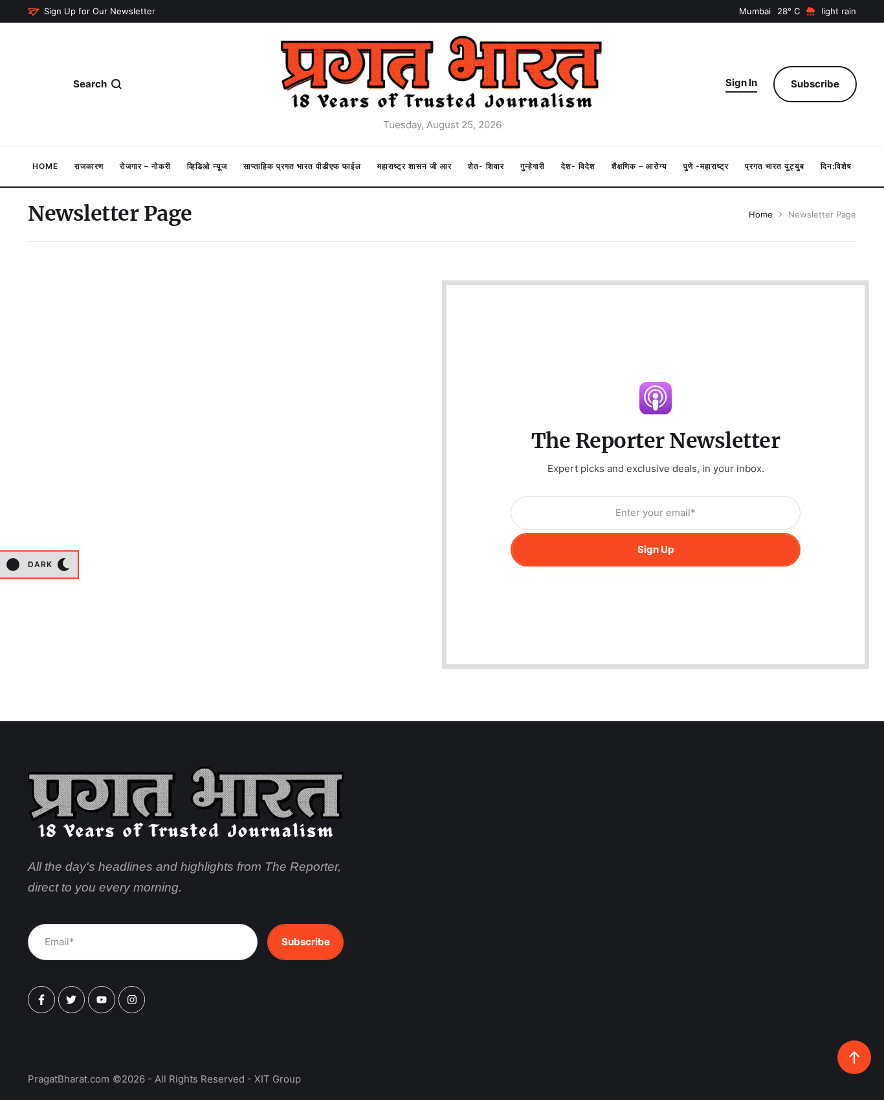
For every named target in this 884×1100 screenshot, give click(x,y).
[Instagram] (132, 999)
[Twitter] (71, 999)
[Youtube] (101, 999)
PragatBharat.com (68, 1079)
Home (761, 214)
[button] (91, 11)
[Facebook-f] (41, 999)
